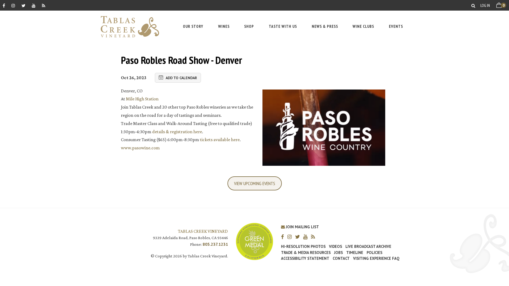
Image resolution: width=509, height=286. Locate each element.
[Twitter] (23, 5)
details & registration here (177, 131)
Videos (335, 246)
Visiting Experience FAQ (376, 258)
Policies (374, 252)
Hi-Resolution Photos (303, 246)
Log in (485, 5)
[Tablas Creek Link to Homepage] (127, 27)
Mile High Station (142, 98)
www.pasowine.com (140, 147)
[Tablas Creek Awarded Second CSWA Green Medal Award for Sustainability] (254, 241)
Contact (341, 258)
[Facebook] (4, 5)
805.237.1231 (215, 244)
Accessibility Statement (305, 258)
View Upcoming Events (254, 183)
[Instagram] (13, 5)
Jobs (338, 252)
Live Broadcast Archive (368, 246)
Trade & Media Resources (306, 252)
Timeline (354, 252)
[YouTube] (33, 5)
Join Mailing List (302, 226)
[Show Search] (473, 5)
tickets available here (220, 139)
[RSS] (43, 5)
